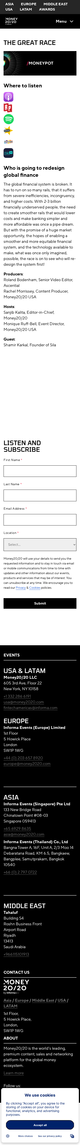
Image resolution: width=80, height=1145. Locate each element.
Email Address (14, 509)
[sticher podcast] (8, 145)
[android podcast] (8, 134)
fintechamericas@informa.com (31, 707)
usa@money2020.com (24, 702)
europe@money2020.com (27, 763)
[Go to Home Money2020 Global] (11, 21)
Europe (22, 1000)
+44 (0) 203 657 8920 (23, 758)
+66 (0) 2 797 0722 (20, 872)
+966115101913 (16, 954)
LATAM (11, 1006)
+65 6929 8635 (17, 828)
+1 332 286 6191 (17, 696)
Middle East (43, 1000)
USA (62, 1000)
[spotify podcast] (9, 122)
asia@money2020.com (24, 834)
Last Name (12, 484)
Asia (8, 1000)
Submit (40, 603)
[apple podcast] (8, 100)
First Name (12, 460)
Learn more (14, 1073)
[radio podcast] (8, 111)
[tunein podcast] (8, 156)
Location (10, 533)
